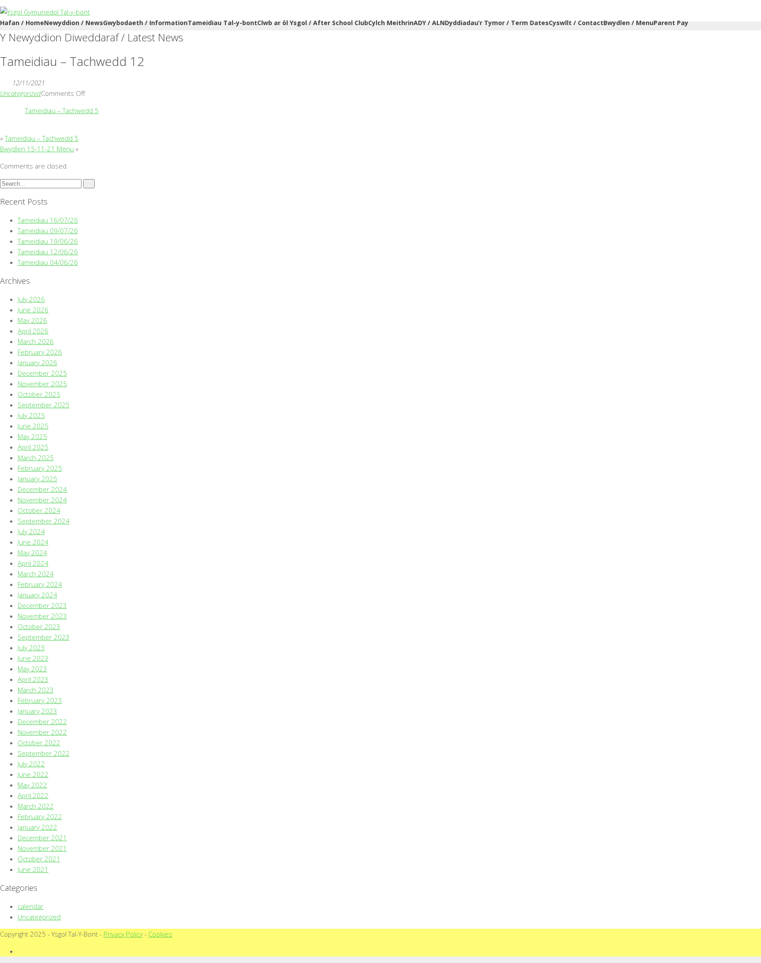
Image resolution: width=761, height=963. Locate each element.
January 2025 (37, 478)
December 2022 (42, 721)
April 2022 (33, 795)
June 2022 (33, 774)
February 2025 (40, 468)
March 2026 (36, 341)
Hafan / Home (22, 22)
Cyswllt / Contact (576, 22)
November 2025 (42, 383)
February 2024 (40, 584)
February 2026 (40, 352)
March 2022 (36, 806)
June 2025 (33, 425)
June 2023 (33, 658)
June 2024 (33, 542)
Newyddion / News (73, 22)
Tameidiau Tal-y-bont (222, 22)
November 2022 (42, 732)
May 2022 (32, 784)
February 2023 (40, 700)
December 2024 (42, 489)
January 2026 (37, 362)
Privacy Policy (123, 934)
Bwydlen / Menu (628, 22)
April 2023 (33, 679)
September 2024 (44, 520)
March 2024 (36, 573)
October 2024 (39, 510)
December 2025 (42, 373)
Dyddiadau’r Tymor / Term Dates (497, 22)
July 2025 (31, 415)
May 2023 (32, 668)
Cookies (160, 934)
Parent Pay (671, 22)
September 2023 (44, 637)
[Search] (89, 183)
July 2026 (31, 299)
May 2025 (32, 436)
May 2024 (32, 552)
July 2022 (31, 763)
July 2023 (31, 647)
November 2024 (42, 499)
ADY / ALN (429, 22)
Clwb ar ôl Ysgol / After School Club (312, 22)
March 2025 (36, 457)
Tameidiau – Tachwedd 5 (62, 110)
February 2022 (40, 816)
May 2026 (32, 320)
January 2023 (37, 711)
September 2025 (44, 404)
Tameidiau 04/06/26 (48, 262)
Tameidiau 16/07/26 (48, 220)
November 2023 (42, 615)
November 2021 (42, 848)
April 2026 (33, 330)
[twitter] (20, 951)
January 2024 (37, 594)
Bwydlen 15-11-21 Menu (37, 148)
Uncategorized (20, 93)
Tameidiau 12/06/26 (48, 251)
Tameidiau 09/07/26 (48, 230)
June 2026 (33, 309)
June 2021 (33, 869)
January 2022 (37, 827)
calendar (31, 906)
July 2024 (31, 531)
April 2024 (33, 563)
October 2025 (39, 394)
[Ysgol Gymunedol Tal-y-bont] (45, 11)
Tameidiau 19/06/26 (48, 241)
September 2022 (44, 753)
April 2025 (33, 447)
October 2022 (39, 742)
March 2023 (36, 689)
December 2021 (42, 837)
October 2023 (39, 626)
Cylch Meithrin (391, 22)
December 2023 (42, 605)
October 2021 (39, 858)
